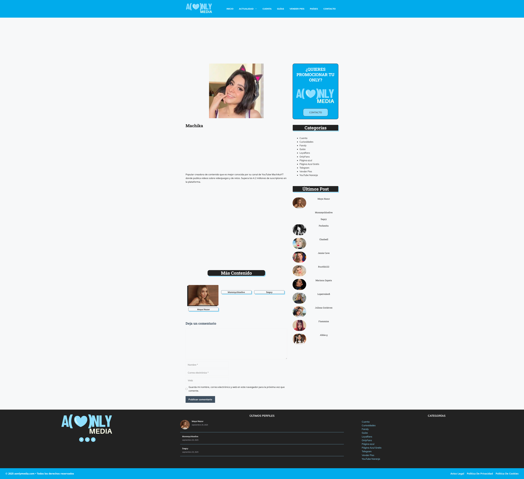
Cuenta (267, 8)
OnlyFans (305, 156)
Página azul (306, 160)
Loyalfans (305, 152)
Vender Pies (297, 8)
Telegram (304, 167)
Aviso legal (457, 473)
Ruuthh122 (323, 266)
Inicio (230, 8)
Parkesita (324, 225)
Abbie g (323, 334)
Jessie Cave (324, 253)
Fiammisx (323, 321)
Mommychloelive (236, 292)
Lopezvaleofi (323, 294)
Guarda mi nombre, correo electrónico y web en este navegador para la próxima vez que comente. (237, 388)
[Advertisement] (262, 38)
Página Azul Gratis (309, 164)
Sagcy (269, 292)
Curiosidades (306, 141)
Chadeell (323, 239)
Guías (280, 8)
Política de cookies (507, 473)
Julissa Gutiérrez (323, 307)
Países (314, 8)
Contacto (329, 8)
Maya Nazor (203, 309)
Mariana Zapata (323, 280)
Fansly (303, 145)
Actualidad (246, 8)
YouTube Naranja (309, 175)
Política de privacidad (480, 473)
